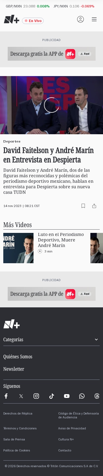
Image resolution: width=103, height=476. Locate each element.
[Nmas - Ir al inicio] (11, 19)
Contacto (64, 451)
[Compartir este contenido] (94, 205)
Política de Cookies (16, 451)
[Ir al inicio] (51, 324)
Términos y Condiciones (20, 429)
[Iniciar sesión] (80, 19)
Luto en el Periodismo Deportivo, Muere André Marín (61, 240)
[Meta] (6, 396)
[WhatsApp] (82, 396)
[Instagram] (36, 396)
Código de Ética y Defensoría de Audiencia (78, 415)
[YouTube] (66, 396)
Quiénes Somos (17, 356)
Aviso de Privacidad (72, 429)
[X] (21, 396)
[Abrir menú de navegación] (94, 19)
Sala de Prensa (14, 440)
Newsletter (13, 368)
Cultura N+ (66, 440)
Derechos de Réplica (17, 414)
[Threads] (97, 396)
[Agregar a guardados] (83, 205)
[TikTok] (51, 396)
